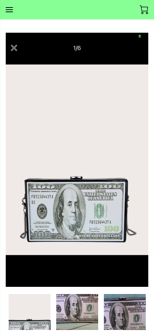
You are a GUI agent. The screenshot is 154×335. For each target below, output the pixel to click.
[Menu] (9, 9)
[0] (144, 9)
